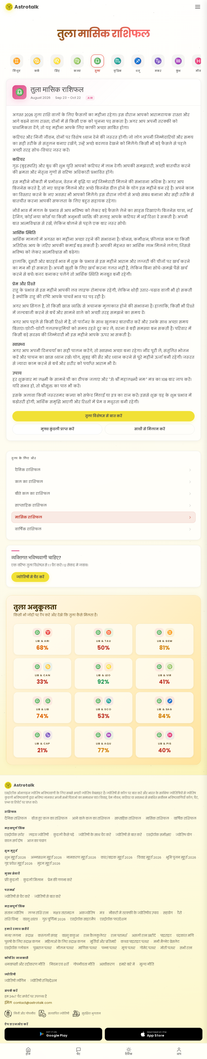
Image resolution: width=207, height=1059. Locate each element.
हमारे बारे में (127, 964)
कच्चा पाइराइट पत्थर (135, 941)
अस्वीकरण (107, 964)
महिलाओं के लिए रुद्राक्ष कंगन (65, 941)
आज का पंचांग (36, 840)
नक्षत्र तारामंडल (63, 913)
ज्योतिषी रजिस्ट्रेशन (43, 980)
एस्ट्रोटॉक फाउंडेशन (113, 919)
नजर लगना (13, 935)
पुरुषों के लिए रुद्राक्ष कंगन (22, 941)
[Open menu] (198, 7)
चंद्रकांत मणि (185, 935)
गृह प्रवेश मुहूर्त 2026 (19, 863)
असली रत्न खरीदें (144, 935)
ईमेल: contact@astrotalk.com (28, 1002)
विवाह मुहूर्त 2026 (149, 857)
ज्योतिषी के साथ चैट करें (95, 834)
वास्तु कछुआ (70, 935)
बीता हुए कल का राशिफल (49, 818)
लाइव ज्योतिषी (39, 834)
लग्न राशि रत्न (38, 913)
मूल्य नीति (146, 964)
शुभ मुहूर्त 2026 (15, 857)
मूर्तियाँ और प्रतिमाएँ (103, 941)
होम (28, 1054)
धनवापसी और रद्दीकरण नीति (25, 964)
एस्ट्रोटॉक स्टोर (14, 834)
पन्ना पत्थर (109, 948)
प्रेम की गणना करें (60, 880)
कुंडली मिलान (33, 880)
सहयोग (168, 913)
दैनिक (128, 1054)
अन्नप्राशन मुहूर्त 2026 (46, 857)
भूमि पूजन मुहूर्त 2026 (181, 857)
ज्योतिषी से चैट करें (30, 577)
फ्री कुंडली (12, 880)
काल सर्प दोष (13, 840)
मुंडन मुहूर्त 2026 (48, 863)
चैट (78, 1054)
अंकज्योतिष (87, 913)
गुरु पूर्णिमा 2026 (54, 919)
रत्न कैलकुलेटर (95, 935)
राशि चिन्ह (11, 919)
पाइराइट (166, 935)
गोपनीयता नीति (84, 964)
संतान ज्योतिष (14, 913)
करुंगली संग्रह (47, 935)
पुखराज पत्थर (42, 948)
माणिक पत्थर (87, 948)
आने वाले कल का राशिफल (91, 818)
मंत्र (101, 913)
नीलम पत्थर (65, 948)
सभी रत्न (186, 948)
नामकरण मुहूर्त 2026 (81, 857)
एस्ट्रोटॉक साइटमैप (82, 919)
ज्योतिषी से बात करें (129, 834)
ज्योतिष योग (184, 834)
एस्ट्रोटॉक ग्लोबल (17, 948)
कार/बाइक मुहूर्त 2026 (117, 857)
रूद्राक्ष (29, 935)
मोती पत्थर (167, 948)
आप (179, 1054)
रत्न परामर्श (119, 935)
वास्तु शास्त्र (30, 919)
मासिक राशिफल (157, 818)
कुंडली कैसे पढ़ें (63, 834)
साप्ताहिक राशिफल (128, 818)
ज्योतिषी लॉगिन (15, 980)
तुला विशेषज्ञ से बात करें (103, 416)
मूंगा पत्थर (128, 948)
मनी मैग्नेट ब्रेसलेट (166, 941)
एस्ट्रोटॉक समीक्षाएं (158, 834)
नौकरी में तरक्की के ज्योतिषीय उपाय (134, 913)
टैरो (179, 913)
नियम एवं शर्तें (59, 964)
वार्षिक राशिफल (185, 818)
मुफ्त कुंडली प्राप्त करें (57, 429)
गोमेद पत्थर (148, 948)
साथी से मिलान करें (149, 429)
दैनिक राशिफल (16, 818)
